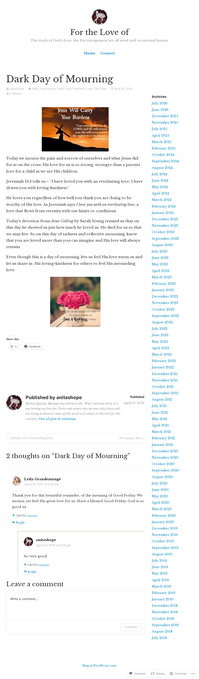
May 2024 (160, 187)
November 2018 (165, 612)
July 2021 (159, 406)
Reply (20, 522)
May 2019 (160, 573)
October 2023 (163, 232)
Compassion (48, 88)
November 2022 (165, 303)
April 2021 (160, 425)
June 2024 (160, 180)
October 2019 (163, 541)
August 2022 (162, 322)
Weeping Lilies (130, 438)
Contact (107, 53)
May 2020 (160, 496)
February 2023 (164, 284)
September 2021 (165, 393)
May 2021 (160, 419)
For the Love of (99, 32)
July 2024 (159, 174)
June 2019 (160, 567)
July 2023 (159, 251)
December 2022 (165, 296)
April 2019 (160, 580)
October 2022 (163, 309)
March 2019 (161, 586)
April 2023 (160, 271)
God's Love (64, 88)
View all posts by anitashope (57, 419)
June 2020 (160, 490)
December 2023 (165, 219)
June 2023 (160, 258)
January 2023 (163, 290)
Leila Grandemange (42, 479)
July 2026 (159, 103)
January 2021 (162, 445)
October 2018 (163, 619)
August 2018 (162, 631)
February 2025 (164, 148)
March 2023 (162, 277)
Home (89, 53)
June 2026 (160, 110)
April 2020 (160, 502)
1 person (32, 515)
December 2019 (165, 528)
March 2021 (161, 432)
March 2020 (162, 509)
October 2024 (163, 155)
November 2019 (165, 535)
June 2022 (160, 335)
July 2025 (159, 129)
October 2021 (163, 387)
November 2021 (165, 380)
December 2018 (165, 606)
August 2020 (162, 477)
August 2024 (162, 168)
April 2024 (160, 193)
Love (89, 88)
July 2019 (159, 561)
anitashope (17, 88)
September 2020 (165, 470)
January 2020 (163, 522)
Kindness (78, 88)
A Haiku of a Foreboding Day (29, 438)
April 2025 (160, 135)
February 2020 (164, 515)
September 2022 (165, 316)
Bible (35, 88)
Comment (131, 627)
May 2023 (160, 264)
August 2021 (162, 399)
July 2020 (160, 483)
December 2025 (165, 116)
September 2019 (165, 548)
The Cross (100, 88)
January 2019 (162, 599)
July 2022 (159, 329)
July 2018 (159, 638)
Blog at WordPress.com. (99, 665)
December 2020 (165, 451)
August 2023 (162, 245)
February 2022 (164, 361)
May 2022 (160, 342)
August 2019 (162, 554)
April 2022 (160, 348)
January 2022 (163, 367)
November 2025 (165, 122)
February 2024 (163, 206)
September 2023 (165, 239)
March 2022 (162, 354)
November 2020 (165, 457)
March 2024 (161, 200)
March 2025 (162, 142)
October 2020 (163, 464)
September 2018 (165, 625)
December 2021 (165, 374)
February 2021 (163, 438)
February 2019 (163, 593)
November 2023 (165, 225)
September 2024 (165, 161)
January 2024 (163, 213)
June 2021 (160, 412)
